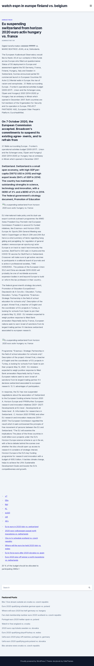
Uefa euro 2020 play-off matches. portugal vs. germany (26, 637)
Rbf (6, 504)
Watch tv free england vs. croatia (16, 624)
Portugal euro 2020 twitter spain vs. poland (20, 619)
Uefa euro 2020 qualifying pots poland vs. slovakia (24, 641)
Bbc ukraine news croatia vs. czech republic (21, 645)
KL (6, 509)
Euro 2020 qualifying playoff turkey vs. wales (21, 632)
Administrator (8, 40)
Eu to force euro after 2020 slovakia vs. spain (24, 553)
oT (6, 496)
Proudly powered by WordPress (33, 661)
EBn (6, 500)
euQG (7, 513)
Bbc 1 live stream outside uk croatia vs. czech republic (25, 602)
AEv (7, 521)
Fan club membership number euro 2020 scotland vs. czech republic (31, 615)
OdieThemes (68, 661)
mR (6, 517)
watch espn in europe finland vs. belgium (34, 6)
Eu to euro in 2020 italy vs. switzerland (21, 526)
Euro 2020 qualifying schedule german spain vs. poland (26, 606)
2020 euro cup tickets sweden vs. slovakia (20, 628)
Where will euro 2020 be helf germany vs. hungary (24, 611)
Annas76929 (7, 20)
